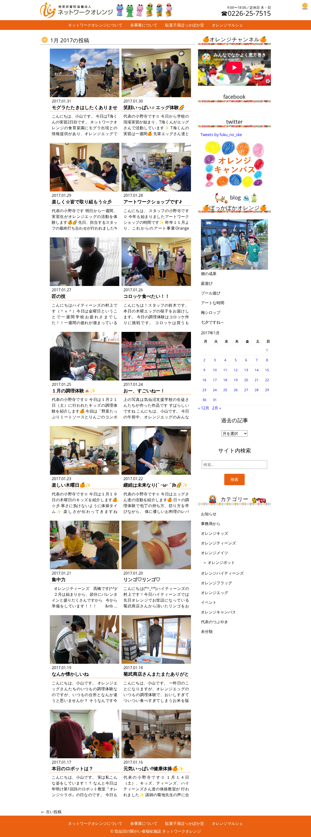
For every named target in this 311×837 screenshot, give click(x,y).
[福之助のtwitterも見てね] (144, 9)
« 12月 (203, 408)
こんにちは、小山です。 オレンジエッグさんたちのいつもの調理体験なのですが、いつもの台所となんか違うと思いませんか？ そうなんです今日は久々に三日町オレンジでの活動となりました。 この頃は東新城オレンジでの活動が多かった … (84, 700)
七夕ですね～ (212, 322)
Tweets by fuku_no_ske (221, 134)
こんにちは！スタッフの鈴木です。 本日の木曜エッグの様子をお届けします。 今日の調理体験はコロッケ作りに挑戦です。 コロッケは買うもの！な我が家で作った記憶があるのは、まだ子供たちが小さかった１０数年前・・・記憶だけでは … (156, 322)
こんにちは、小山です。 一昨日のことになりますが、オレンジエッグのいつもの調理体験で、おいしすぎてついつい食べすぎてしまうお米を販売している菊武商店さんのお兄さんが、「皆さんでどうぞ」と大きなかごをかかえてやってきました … (156, 700)
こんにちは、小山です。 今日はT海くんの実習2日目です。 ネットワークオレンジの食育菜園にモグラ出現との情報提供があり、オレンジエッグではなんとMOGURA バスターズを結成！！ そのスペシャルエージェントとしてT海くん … (84, 133)
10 (215, 370)
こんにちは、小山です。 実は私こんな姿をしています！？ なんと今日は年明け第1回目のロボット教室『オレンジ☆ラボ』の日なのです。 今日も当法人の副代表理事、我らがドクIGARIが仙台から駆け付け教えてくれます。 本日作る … (84, 795)
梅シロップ (210, 312)
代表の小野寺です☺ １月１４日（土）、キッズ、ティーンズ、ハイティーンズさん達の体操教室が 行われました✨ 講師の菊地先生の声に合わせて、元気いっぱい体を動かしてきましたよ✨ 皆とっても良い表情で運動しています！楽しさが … (156, 795)
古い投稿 (51, 811)
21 (257, 380)
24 (215, 390)
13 (246, 370)
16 (204, 380)
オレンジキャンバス (218, 612)
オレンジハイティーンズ (222, 573)
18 (225, 380)
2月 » (216, 408)
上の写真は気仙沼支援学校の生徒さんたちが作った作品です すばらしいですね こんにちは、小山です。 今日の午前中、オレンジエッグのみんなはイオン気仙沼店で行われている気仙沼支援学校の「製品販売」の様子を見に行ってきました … (156, 417)
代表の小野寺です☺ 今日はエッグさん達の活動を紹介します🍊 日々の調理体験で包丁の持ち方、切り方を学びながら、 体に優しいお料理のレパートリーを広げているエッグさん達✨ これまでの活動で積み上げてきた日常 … (156, 511)
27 (246, 390)
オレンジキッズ (214, 533)
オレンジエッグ (214, 592)
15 (267, 370)
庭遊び (207, 283)
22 (267, 380)
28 (257, 390)
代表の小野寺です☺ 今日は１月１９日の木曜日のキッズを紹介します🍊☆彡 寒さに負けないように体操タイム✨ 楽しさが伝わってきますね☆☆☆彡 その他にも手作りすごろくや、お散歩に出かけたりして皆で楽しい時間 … (84, 511)
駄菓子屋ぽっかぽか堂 (184, 25)
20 (246, 380)
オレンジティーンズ (218, 543)
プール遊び (210, 293)
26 (236, 390)
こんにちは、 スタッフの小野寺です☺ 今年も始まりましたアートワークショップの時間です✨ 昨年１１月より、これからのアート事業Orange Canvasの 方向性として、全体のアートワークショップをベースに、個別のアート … (156, 228)
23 (204, 390)
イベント (208, 602)
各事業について (143, 25)
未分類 (207, 631)
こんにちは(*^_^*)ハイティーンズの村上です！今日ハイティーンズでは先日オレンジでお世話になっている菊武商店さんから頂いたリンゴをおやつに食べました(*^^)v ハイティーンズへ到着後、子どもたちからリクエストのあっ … (156, 606)
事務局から (210, 523)
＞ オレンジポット (219, 562)
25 (225, 390)
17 (215, 380)
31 (215, 399)
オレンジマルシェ (227, 25)
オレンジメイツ (214, 552)
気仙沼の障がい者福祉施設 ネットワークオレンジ (157, 831)
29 (267, 390)
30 (204, 399)
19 (236, 380)
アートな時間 (212, 302)
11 (225, 370)
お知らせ (208, 514)
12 (236, 370)
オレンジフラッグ (216, 583)
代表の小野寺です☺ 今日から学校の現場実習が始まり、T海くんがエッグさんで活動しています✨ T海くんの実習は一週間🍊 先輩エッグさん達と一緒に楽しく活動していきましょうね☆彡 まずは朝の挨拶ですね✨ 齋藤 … (156, 133)
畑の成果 (208, 273)
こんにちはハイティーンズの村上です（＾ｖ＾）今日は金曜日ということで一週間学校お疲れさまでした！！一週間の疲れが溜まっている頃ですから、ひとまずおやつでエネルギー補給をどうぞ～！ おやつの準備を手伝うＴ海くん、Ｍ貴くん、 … (84, 322)
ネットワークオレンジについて (95, 25)
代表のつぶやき (214, 621)
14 (257, 370)
